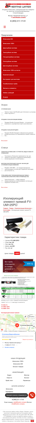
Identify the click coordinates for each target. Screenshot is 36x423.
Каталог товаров (18, 366)
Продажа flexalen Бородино (9, 130)
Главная (5, 208)
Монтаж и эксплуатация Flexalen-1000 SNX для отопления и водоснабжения (14, 164)
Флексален (9, 389)
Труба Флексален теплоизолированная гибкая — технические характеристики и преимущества (15, 176)
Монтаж (26, 375)
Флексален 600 (18, 364)
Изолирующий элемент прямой (10, 312)
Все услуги (4, 140)
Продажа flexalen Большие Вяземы (11, 119)
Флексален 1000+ (18, 361)
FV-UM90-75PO (5, 308)
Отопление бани (6, 109)
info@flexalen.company (18, 404)
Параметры (26, 380)
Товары (11, 208)
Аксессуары (6, 210)
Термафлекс (9, 391)
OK (32, 421)
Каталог (26, 378)
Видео (9, 375)
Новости (9, 378)
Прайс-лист (9, 380)
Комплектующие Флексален (23, 208)
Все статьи (4, 187)
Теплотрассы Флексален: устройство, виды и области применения (17, 152)
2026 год (30, 264)
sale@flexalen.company (19, 17)
